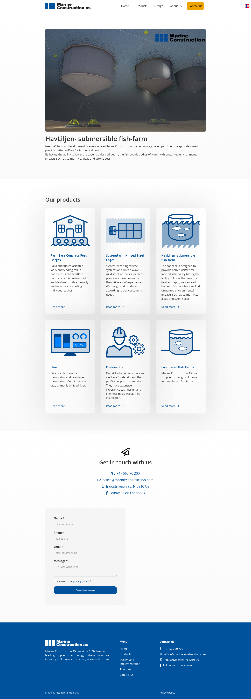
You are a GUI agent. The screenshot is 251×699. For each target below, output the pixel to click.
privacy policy (81, 581)
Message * (61, 561)
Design (158, 6)
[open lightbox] (125, 80)
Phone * (59, 532)
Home (125, 6)
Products (142, 6)
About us (176, 6)
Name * (59, 518)
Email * (59, 547)
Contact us (195, 6)
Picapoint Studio (65, 692)
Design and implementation (130, 662)
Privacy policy (167, 692)
